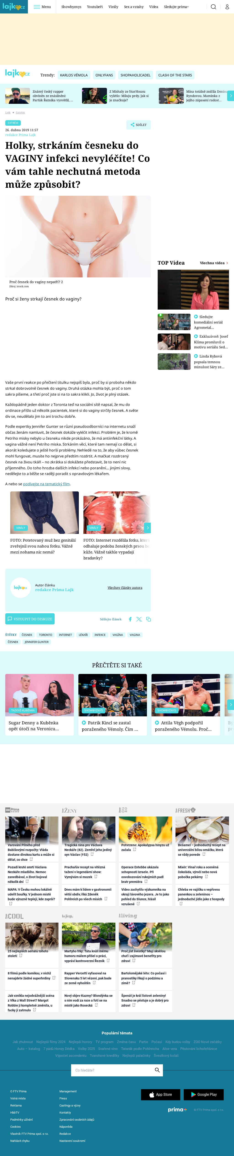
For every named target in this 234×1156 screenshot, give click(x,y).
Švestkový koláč (166, 1056)
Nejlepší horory (80, 1042)
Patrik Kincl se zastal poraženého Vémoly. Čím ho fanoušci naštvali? (111, 726)
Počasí (157, 1042)
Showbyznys (71, 6)
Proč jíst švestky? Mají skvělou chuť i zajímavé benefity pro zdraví (143, 956)
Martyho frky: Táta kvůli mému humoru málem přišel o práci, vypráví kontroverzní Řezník (86, 956)
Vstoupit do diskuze (33, 619)
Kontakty (65, 1112)
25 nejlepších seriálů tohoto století (28, 953)
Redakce (65, 1133)
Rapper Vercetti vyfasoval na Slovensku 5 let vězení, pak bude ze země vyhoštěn (88, 978)
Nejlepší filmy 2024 (50, 1042)
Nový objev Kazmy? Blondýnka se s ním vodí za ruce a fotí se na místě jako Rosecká (88, 1000)
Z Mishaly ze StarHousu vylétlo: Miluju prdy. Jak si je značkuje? (129, 95)
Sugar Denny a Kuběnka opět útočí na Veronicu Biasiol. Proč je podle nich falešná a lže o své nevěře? (36, 726)
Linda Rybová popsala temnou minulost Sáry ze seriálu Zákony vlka (210, 364)
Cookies (15, 1126)
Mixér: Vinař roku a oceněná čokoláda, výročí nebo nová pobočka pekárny (198, 872)
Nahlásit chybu (19, 1141)
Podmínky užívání (21, 1119)
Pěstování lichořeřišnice (198, 1049)
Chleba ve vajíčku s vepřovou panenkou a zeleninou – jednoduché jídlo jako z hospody (201, 894)
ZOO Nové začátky (208, 1042)
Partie (143, 1042)
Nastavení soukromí (72, 1141)
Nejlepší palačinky (136, 1056)
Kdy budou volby (177, 1042)
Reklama (16, 1105)
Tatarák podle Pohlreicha (140, 1049)
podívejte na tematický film (46, 483)
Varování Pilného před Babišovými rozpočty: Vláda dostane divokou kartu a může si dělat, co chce (31, 852)
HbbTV (14, 1112)
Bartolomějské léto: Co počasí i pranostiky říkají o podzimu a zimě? (143, 978)
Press (63, 1098)
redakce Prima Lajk (20, 135)
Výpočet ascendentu (70, 1056)
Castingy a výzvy (69, 1105)
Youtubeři (95, 6)
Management (68, 1091)
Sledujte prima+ (176, 6)
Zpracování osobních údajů (76, 1119)
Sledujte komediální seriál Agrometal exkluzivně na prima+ (208, 327)
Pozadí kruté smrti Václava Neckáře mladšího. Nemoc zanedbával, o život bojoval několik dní (27, 874)
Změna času (126, 1042)
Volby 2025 (86, 1049)
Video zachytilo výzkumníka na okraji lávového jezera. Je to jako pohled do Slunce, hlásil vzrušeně (145, 897)
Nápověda (65, 1126)
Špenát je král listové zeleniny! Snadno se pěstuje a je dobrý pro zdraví (145, 1000)
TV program (105, 1042)
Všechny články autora (125, 587)
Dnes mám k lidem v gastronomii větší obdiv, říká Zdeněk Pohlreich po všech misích (88, 894)
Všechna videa (213, 263)
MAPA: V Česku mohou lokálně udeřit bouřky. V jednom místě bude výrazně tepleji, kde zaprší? (31, 894)
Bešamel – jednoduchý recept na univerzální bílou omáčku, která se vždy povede (202, 850)
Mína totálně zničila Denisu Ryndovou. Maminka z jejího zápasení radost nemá (206, 97)
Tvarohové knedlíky (104, 1056)
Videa (153, 6)
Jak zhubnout (23, 1042)
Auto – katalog (28, 1049)
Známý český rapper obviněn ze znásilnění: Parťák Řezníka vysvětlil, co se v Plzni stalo (53, 97)
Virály (113, 6)
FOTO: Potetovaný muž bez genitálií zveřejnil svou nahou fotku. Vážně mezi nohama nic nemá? (43, 546)
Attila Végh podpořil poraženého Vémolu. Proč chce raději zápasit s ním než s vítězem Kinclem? (181, 726)
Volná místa (18, 1098)
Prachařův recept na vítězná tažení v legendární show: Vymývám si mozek (84, 872)
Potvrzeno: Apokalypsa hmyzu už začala (145, 847)
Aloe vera (169, 1049)
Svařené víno (108, 1049)
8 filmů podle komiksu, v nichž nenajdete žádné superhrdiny (29, 975)
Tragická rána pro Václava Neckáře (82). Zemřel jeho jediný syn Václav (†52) (88, 850)
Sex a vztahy (134, 6)
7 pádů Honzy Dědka (58, 1049)
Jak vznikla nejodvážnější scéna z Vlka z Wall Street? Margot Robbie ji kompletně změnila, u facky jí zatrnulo (31, 1003)
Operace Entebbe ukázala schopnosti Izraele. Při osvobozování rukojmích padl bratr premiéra (142, 874)
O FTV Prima (18, 1091)
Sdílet (139, 126)
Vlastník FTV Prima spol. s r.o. (29, 1133)
